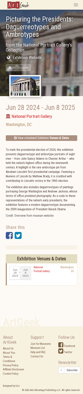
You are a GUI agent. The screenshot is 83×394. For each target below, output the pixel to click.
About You (9, 352)
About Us (8, 348)
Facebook (69, 346)
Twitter (67, 352)
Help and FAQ (37, 352)
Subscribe (72, 370)
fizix (18, 385)
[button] (18, 67)
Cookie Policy (10, 373)
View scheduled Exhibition (43, 138)
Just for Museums (40, 344)
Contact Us (36, 356)
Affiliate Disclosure (13, 369)
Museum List (37, 348)
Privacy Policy (10, 365)
